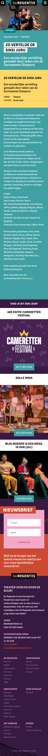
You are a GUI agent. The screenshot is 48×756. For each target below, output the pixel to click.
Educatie (29, 692)
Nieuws (7, 665)
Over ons (7, 661)
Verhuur (7, 730)
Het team (8, 672)
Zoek (3, 3)
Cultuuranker (9, 668)
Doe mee (7, 692)
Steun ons (8, 709)
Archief (29, 727)
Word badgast (9, 716)
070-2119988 (10, 644)
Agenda (29, 661)
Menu (45, 3)
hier (30, 278)
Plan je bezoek (32, 665)
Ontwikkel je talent (12, 706)
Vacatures (8, 675)
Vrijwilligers (9, 696)
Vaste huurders (10, 737)
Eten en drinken (32, 668)
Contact (29, 672)
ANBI (6, 682)
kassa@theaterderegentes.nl (17, 648)
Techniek (7, 733)
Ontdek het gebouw (12, 727)
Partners (7, 679)
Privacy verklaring (33, 730)
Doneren (7, 713)
